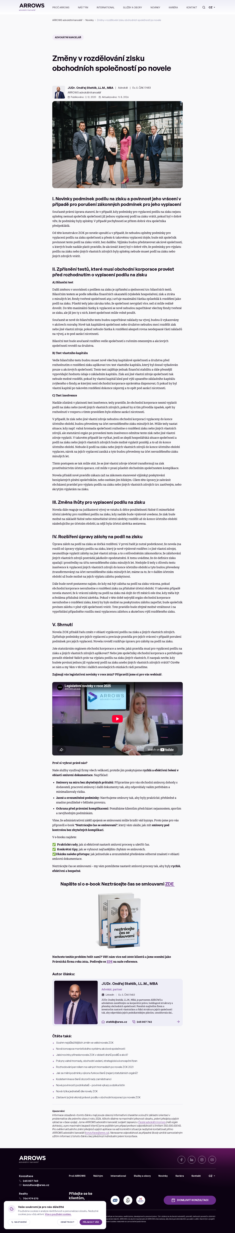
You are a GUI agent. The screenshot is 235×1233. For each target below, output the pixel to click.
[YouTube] (212, 1160)
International (105, 7)
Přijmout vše (91, 1222)
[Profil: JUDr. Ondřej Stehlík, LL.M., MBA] (76, 1002)
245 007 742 (144, 1021)
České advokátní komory (152, 1122)
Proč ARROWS (60, 7)
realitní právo (128, 1216)
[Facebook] (181, 1160)
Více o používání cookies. (58, 1214)
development (139, 1216)
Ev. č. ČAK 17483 (142, 87)
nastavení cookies (110, 1221)
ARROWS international (156, 1219)
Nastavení (20, 1222)
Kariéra (173, 7)
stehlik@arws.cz (116, 1021)
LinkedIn (110, 994)
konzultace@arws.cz (96, 1132)
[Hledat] (204, 7)
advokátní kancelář (68, 37)
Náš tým (83, 7)
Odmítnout (67, 1222)
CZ (210, 7)
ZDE (170, 884)
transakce (119, 1216)
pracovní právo (151, 1216)
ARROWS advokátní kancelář (67, 20)
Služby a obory (132, 7)
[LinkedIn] (192, 1160)
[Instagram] (202, 1160)
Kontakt (192, 7)
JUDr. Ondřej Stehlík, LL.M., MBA (90, 87)
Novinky (155, 7)
